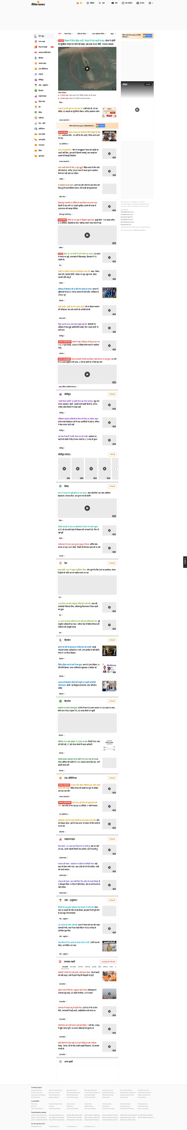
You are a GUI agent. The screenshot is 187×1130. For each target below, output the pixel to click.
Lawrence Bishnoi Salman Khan (92, 1092)
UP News (51, 1106)
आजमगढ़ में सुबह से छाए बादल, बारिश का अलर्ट (128, 1117)
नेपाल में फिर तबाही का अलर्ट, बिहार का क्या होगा (75, 1117)
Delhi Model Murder (89, 1095)
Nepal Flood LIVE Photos (55, 1090)
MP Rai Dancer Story (143, 1090)
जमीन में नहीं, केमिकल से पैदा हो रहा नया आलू (146, 1117)
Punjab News (88, 1104)
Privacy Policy (145, 206)
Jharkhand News (107, 1104)
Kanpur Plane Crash (107, 1090)
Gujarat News (106, 1106)
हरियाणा (105, 967)
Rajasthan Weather (54, 1097)
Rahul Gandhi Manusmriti (73, 1092)
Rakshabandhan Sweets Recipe (128, 1092)
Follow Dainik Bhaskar (37, 1108)
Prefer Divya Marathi (72, 1108)
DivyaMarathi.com (127, 219)
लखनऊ (61, 353)
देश (60, 265)
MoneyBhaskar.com (127, 222)
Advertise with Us (125, 202)
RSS (129, 206)
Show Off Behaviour (54, 1095)
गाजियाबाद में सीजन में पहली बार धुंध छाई (128, 1115)
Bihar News (70, 1106)
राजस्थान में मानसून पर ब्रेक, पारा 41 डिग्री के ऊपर (39, 1115)
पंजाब (111, 967)
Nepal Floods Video (36, 1090)
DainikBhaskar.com (127, 212)
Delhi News (34, 1104)
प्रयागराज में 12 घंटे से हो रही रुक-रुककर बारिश (39, 1117)
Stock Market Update (72, 1097)
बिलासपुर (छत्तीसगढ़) (65, 214)
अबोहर (61, 247)
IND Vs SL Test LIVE (54, 1092)
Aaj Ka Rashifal (142, 1097)
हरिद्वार (61, 283)
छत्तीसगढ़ (87, 967)
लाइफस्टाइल (62, 858)
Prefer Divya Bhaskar (90, 1108)
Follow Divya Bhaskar (55, 1108)
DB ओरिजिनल (63, 144)
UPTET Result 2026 (89, 1097)
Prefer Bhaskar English (108, 1108)
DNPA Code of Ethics (140, 230)
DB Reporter (135, 202)
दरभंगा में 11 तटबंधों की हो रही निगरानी (39, 1120)
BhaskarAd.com (126, 224)
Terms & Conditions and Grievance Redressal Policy (135, 204)
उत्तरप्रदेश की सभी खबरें (108, 962)
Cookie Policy (135, 206)
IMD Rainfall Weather (72, 1095)
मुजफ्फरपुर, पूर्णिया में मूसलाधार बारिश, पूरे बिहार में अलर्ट (75, 1115)
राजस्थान (80, 967)
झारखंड (94, 967)
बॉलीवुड (61, 336)
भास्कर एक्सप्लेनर (64, 120)
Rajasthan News (88, 1106)
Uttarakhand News (125, 1106)
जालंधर (61, 556)
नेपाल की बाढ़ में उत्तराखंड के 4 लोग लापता (57, 1115)
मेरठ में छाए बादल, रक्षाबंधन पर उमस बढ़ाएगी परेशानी (128, 1120)
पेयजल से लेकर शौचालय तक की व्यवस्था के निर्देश (110, 1120)
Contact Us (124, 206)
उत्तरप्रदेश (65, 967)
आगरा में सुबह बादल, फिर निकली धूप (56, 1117)
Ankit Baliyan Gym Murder (38, 1095)
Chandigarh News (142, 1104)
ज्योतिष (61, 179)
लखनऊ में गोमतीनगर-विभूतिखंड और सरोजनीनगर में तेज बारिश (92, 1115)
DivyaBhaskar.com (127, 214)
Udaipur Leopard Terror (144, 1095)
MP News (33, 1106)
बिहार (99, 967)
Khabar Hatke (106, 1097)
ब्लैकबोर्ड (61, 832)
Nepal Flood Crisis (72, 1090)
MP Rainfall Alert (35, 1097)
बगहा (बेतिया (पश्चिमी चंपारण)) (67, 387)
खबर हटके (62, 318)
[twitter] (109, 102)
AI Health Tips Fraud (36, 1092)
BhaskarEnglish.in (127, 217)
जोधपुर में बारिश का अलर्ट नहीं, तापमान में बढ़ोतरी (57, 1120)
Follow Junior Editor (143, 1108)
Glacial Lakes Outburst (126, 1090)
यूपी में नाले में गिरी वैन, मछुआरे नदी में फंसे (92, 1117)
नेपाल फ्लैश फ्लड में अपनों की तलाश (145, 1115)
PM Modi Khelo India (107, 1095)
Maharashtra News (125, 1104)
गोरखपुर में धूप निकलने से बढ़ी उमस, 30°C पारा (92, 1120)
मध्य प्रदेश (73, 967)
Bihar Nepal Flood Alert (90, 1090)
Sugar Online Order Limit (144, 1092)
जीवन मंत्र (62, 197)
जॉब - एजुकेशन (63, 919)
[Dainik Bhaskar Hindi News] (38, 4)
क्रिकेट (61, 301)
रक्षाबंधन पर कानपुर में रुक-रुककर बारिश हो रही (110, 1117)
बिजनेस (61, 735)
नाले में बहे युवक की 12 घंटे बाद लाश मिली (75, 1120)
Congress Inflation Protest (127, 1095)
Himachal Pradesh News (55, 1104)
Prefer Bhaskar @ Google (127, 1108)
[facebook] (105, 102)
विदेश (60, 102)
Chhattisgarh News (143, 1106)
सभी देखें (112, 454)
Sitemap (142, 202)
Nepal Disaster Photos (108, 1092)
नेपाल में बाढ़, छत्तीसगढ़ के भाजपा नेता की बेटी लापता (110, 1115)
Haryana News (71, 1104)
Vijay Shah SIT (124, 1097)
